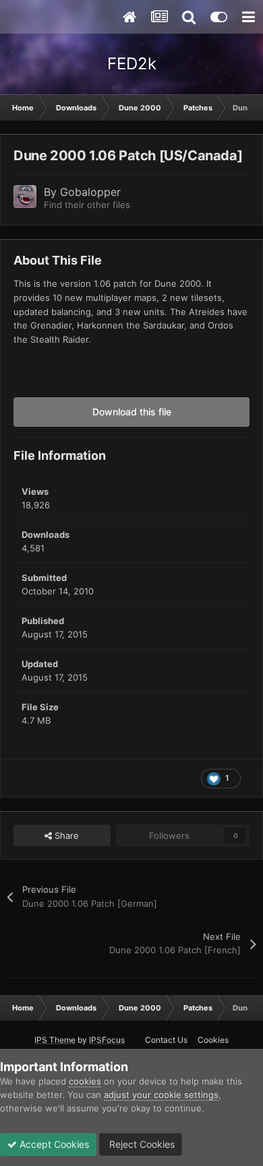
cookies (85, 1081)
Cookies (213, 1040)
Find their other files (87, 204)
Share (65, 835)
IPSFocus (107, 1040)
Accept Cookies (53, 1144)
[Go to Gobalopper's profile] (24, 196)
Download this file (131, 411)
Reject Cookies (141, 1144)
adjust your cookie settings (161, 1094)
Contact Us (166, 1040)
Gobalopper (90, 192)
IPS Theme (55, 1040)
